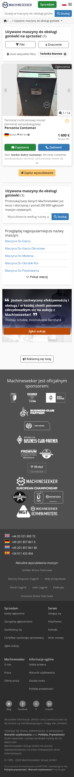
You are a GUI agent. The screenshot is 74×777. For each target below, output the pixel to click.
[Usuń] (64, 54)
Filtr (22, 45)
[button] (70, 4)
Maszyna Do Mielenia (19, 256)
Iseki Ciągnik (39, 587)
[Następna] (68, 90)
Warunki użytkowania (40, 769)
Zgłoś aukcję (37, 331)
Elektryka (58, 587)
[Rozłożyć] (37, 163)
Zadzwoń (55, 147)
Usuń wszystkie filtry (22, 54)
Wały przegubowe (55, 578)
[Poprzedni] (5, 90)
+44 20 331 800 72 (23, 536)
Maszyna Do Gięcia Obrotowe (25, 248)
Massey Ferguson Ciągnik (23, 578)
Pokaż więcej (38, 277)
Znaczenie (54, 45)
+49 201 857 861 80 (24, 548)
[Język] (64, 4)
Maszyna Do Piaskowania (22, 271)
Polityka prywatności (15, 769)
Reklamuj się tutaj (38, 359)
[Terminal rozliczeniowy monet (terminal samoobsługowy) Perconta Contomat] (37, 90)
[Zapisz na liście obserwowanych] (67, 120)
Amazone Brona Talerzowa (37, 596)
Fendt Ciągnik (18, 587)
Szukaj (65, 13)
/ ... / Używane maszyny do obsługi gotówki (33, 20)
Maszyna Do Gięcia (18, 241)
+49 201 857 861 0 (23, 542)
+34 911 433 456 (22, 553)
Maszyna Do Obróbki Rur (22, 263)
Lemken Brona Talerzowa (37, 570)
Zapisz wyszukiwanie (38, 173)
